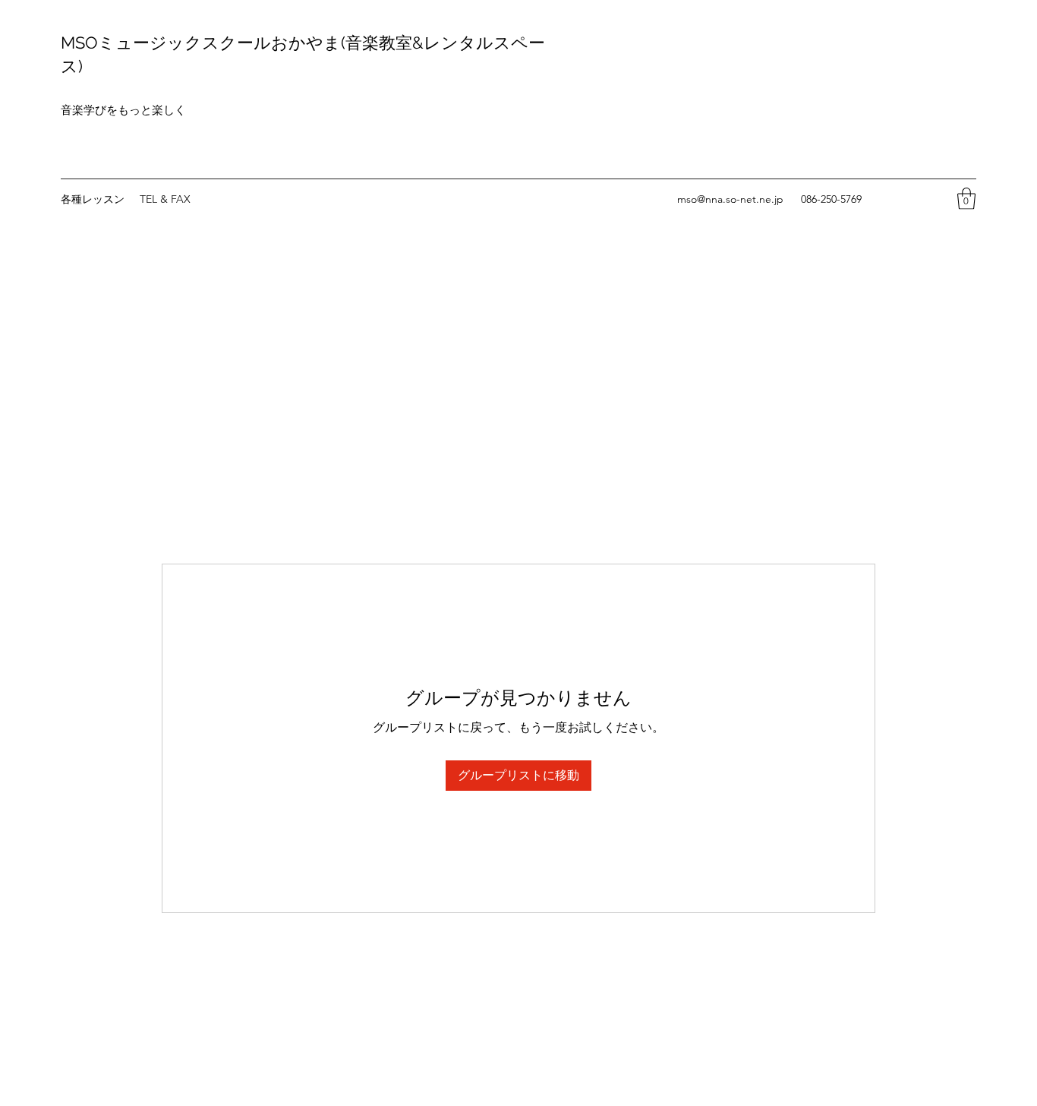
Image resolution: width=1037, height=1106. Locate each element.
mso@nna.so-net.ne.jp (730, 199)
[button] (966, 199)
